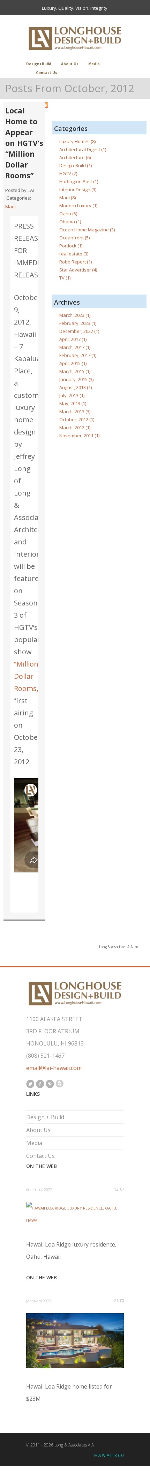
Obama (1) (70, 221)
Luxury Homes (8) (77, 141)
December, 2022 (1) (79, 331)
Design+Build (38, 63)
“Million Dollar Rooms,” (27, 676)
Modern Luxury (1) (78, 205)
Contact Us (46, 72)
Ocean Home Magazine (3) (87, 229)
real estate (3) (73, 254)
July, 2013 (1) (71, 395)
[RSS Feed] (95, 105)
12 (116, 1189)
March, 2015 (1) (74, 371)
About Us (69, 63)
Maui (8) (67, 197)
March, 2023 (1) (74, 315)
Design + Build (45, 1117)
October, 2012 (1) (76, 419)
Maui (10, 206)
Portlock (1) (70, 246)
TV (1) (64, 278)
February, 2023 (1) (77, 323)
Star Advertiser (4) (78, 270)
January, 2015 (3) (76, 379)
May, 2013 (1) (72, 403)
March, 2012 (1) (74, 427)
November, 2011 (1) (79, 435)
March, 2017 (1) (74, 347)
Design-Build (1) (75, 165)
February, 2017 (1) (77, 355)
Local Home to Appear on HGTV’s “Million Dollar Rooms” (24, 142)
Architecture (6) (75, 157)
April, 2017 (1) (73, 339)
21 (116, 1300)
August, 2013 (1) (75, 387)
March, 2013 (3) (74, 411)
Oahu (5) (68, 213)
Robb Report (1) (75, 262)
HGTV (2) (68, 173)
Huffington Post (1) (78, 181)
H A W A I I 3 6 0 (109, 1455)
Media (94, 63)
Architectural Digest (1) (82, 149)
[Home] (75, 38)
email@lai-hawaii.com (54, 1068)
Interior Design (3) (77, 189)
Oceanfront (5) (74, 238)
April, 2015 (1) (73, 363)
